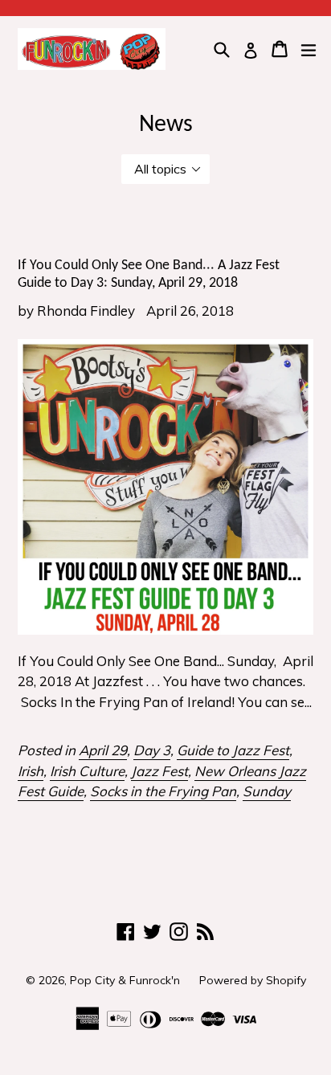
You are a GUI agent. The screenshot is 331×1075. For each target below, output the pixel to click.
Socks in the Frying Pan (163, 791)
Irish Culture (87, 770)
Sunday (267, 791)
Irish (30, 770)
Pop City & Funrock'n (125, 980)
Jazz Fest (159, 770)
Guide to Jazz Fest (233, 750)
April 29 (103, 750)
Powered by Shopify (252, 980)
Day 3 (151, 750)
